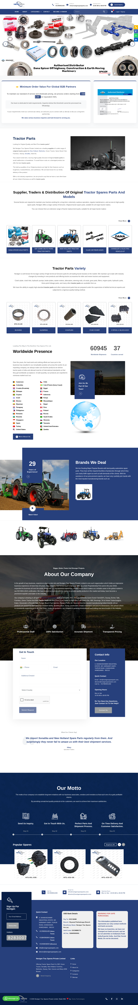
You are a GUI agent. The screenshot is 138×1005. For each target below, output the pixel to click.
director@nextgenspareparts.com (105, 682)
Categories (35, 11)
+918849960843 (44, 937)
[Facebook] (112, 999)
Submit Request (28, 710)
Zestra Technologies (78, 999)
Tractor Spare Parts (49, 598)
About (24, 11)
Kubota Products (77, 980)
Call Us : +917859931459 (103, 684)
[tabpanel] (69, 44)
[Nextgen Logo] (19, 4)
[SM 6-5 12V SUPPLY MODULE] (31, 864)
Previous (5, 43)
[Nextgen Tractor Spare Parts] (30, 864)
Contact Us (103, 710)
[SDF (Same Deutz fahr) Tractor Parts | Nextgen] (18, 236)
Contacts (75, 974)
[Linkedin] (122, 999)
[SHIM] (69, 864)
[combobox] (21, 667)
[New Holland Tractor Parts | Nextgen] (43, 236)
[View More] (85, 393)
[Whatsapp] (117, 999)
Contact (46, 11)
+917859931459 (59, 5)
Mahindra (42, 151)
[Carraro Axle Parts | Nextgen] (120, 236)
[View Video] (33, 508)
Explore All (110, 844)
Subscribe (13, 925)
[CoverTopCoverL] (107, 864)
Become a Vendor (60, 11)
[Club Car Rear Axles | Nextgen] (69, 236)
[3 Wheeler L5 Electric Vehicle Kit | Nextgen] (94, 236)
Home (17, 11)
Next (132, 43)
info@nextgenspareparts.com (79, 5)
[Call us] (106, 999)
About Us (75, 967)
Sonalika (27, 153)
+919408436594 (44, 944)
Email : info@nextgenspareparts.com (106, 679)
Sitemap (74, 977)
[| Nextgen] (18, 315)
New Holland (34, 151)
